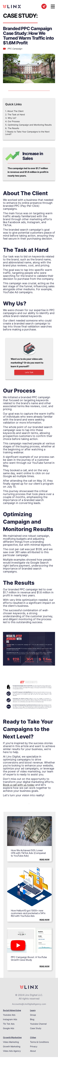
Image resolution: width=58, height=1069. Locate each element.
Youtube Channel (38, 1024)
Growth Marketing (11, 1046)
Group (33, 1015)
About (33, 1051)
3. (10, 118)
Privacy (33, 1046)
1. (14, 111)
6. (12, 128)
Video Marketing (11, 1042)
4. (12, 121)
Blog (32, 1019)
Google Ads (8, 1028)
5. (28, 124)
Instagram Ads (10, 1019)
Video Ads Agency (12, 1051)
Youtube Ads (9, 1015)
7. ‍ (27, 132)
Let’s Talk (29, 372)
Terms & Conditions (39, 1042)
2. (15, 114)
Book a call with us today (19, 784)
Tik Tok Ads (8, 1024)
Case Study (35, 1028)
